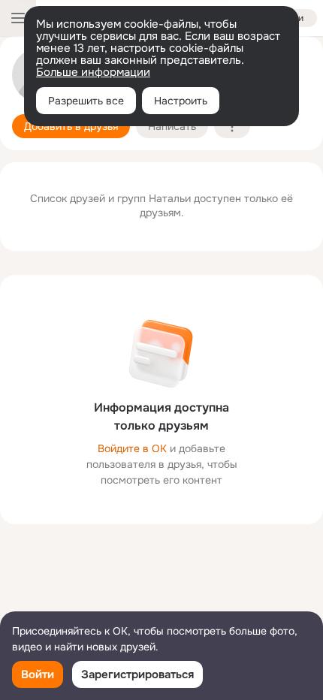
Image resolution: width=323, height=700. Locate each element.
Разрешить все (86, 100)
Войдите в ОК (132, 448)
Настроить (180, 100)
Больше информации (93, 72)
